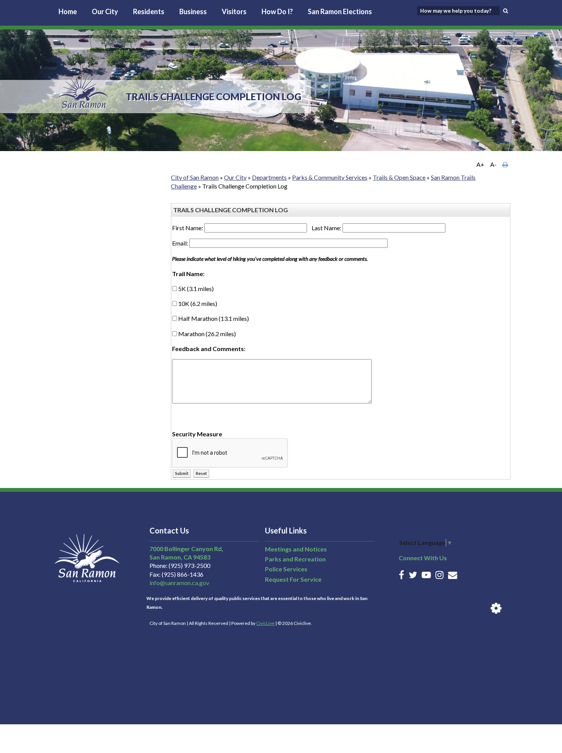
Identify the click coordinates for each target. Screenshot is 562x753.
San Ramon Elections (340, 11)
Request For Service (293, 579)
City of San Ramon (195, 177)
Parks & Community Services (329, 177)
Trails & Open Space (399, 177)
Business (193, 11)
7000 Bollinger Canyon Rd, (186, 548)
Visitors (234, 11)
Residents (148, 11)
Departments (269, 177)
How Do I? (277, 11)
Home (67, 11)
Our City (105, 11)
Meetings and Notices (296, 549)
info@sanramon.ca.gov (179, 582)
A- (493, 164)
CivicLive (265, 623)
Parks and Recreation (295, 559)
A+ (480, 164)
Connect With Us (423, 557)
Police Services (286, 568)
